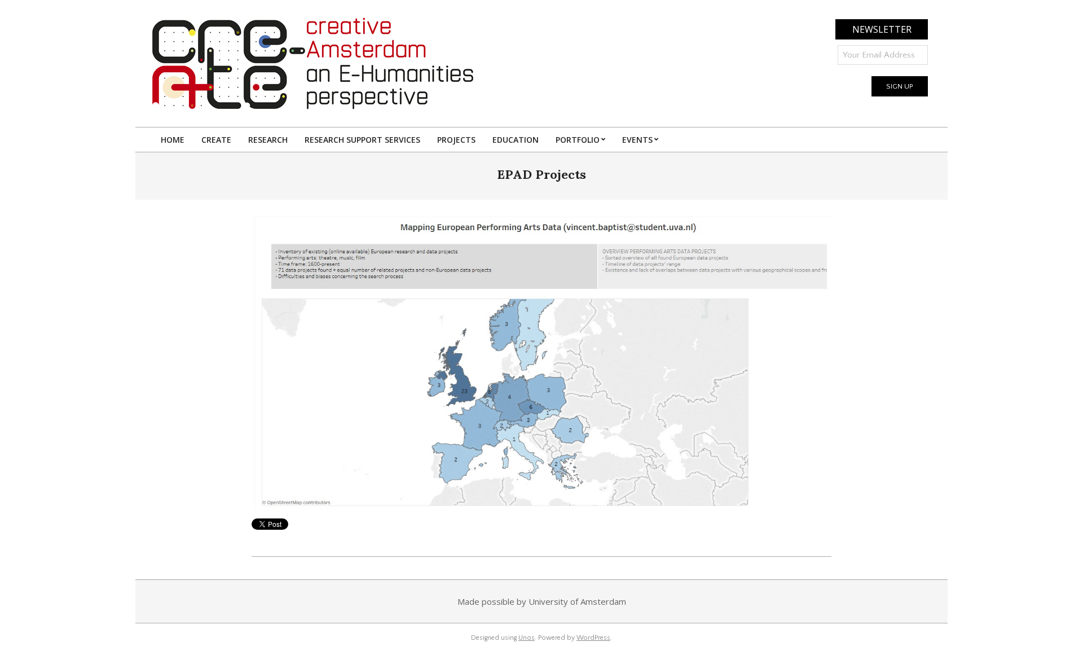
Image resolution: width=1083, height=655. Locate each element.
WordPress (593, 637)
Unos (526, 637)
